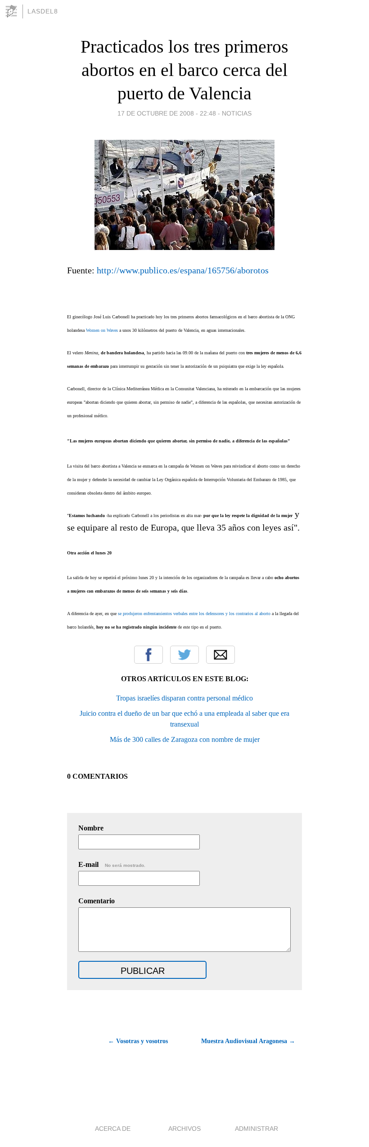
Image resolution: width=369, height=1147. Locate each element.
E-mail (111, 864)
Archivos (184, 1128)
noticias (237, 113)
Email (220, 655)
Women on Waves (102, 330)
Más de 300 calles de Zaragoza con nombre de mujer (185, 739)
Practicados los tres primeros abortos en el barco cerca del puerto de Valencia (184, 69)
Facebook (148, 655)
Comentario (96, 901)
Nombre (91, 828)
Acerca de (112, 1128)
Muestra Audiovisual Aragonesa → (248, 1041)
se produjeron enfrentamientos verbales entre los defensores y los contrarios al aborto (194, 613)
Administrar (256, 1128)
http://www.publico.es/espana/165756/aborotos (181, 270)
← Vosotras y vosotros (138, 1041)
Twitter (184, 655)
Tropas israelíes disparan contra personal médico (184, 698)
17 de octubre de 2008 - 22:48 (166, 113)
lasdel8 (42, 11)
